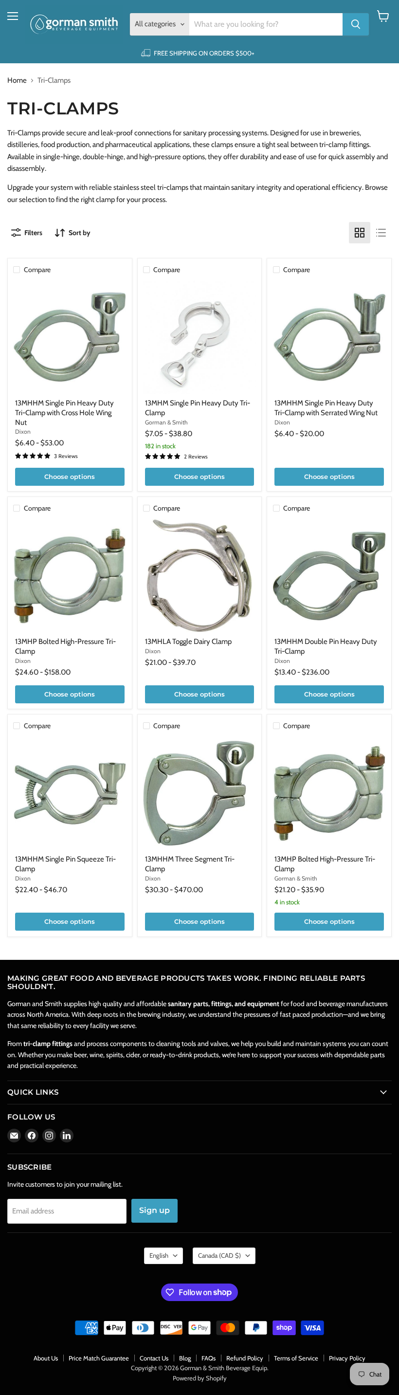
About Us (46, 1358)
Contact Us (154, 1358)
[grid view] (359, 232)
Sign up (154, 1210)
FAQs (208, 1358)
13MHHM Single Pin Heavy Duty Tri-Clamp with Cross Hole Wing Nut (64, 412)
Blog (185, 1358)
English (158, 1255)
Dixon (23, 431)
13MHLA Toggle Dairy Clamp (188, 641)
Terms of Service (296, 1358)
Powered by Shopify (200, 1378)
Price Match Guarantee (99, 1358)
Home (17, 80)
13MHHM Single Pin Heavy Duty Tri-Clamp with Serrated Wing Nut (326, 408)
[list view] (381, 232)
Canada (219, 1255)
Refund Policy (244, 1358)
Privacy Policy (347, 1358)
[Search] (356, 24)
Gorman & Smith (166, 422)
